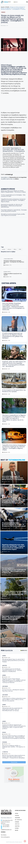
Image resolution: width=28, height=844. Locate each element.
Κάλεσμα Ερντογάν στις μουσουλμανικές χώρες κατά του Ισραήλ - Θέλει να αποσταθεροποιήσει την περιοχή (12, 709)
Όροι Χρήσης (3, 834)
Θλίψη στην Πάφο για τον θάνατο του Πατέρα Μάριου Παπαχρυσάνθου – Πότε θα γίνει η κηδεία (13, 191)
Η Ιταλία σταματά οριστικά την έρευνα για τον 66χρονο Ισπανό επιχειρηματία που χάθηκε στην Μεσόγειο (12, 335)
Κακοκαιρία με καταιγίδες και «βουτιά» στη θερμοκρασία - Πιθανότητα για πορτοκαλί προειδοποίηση (11, 206)
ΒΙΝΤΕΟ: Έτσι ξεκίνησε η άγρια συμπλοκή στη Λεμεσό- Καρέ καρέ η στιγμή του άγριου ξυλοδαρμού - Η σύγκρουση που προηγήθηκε (13, 500)
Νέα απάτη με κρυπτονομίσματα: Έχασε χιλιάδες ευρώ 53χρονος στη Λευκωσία (13, 214)
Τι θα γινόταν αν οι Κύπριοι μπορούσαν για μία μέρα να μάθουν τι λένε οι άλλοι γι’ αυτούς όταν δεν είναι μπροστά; (14, 699)
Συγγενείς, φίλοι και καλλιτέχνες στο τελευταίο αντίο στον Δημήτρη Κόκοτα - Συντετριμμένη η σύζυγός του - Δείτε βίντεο (14, 364)
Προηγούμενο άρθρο (8, 258)
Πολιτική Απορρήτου (5, 837)
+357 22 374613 (6, 826)
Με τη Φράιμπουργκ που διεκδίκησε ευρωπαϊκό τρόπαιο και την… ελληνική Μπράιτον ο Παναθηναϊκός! (12, 670)
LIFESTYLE (17, 823)
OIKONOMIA (17, 817)
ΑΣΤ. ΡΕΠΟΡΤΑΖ (18, 819)
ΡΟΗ (7, 650)
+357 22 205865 (6, 825)
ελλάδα (3, 249)
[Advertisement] (14, 235)
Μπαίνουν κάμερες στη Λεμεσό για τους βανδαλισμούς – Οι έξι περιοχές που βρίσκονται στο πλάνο (14, 593)
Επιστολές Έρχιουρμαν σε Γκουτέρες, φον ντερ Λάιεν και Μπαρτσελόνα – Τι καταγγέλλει (14, 149)
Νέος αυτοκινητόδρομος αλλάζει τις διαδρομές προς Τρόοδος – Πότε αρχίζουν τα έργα (13, 747)
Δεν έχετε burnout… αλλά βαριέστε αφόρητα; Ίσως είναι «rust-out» (13, 690)
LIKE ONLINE (5, 686)
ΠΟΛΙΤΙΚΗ (17, 815)
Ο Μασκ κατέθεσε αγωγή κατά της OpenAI (13, 274)
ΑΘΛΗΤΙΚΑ (4, 665)
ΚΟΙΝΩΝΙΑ (4, 742)
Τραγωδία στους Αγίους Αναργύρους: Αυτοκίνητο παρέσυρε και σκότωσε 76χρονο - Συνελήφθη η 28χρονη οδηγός (13, 200)
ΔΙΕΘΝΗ (4, 655)
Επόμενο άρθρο (7, 271)
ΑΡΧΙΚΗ (16, 813)
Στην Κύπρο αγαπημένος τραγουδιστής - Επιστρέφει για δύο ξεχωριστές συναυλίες (14, 210)
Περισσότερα (14, 762)
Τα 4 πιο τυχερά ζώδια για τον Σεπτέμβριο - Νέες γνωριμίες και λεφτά (13, 195)
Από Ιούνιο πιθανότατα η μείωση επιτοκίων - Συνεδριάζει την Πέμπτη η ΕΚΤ (14, 262)
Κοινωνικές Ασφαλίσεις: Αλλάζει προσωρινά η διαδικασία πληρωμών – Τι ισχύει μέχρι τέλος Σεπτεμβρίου (14, 640)
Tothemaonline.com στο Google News (18, 177)
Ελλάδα (7, 7)
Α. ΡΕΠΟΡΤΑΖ (5, 751)
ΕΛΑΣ (20, 249)
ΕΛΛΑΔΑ (4, 732)
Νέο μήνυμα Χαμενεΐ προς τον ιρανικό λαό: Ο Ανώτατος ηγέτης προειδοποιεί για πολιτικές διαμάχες (13, 660)
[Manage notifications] (25, 841)
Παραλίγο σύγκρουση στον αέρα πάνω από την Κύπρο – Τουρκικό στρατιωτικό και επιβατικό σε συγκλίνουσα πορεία (13, 547)
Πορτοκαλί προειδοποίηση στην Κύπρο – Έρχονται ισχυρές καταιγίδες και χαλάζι (13, 617)
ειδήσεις (17, 179)
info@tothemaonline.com (6, 829)
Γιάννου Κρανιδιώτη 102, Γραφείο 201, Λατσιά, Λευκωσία (7, 822)
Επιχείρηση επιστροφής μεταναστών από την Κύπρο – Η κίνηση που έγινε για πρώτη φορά (14, 524)
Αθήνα (15, 249)
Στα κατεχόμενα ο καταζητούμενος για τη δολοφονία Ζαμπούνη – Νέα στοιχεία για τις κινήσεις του (14, 570)
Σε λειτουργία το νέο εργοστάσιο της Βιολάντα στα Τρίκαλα (14, 390)
